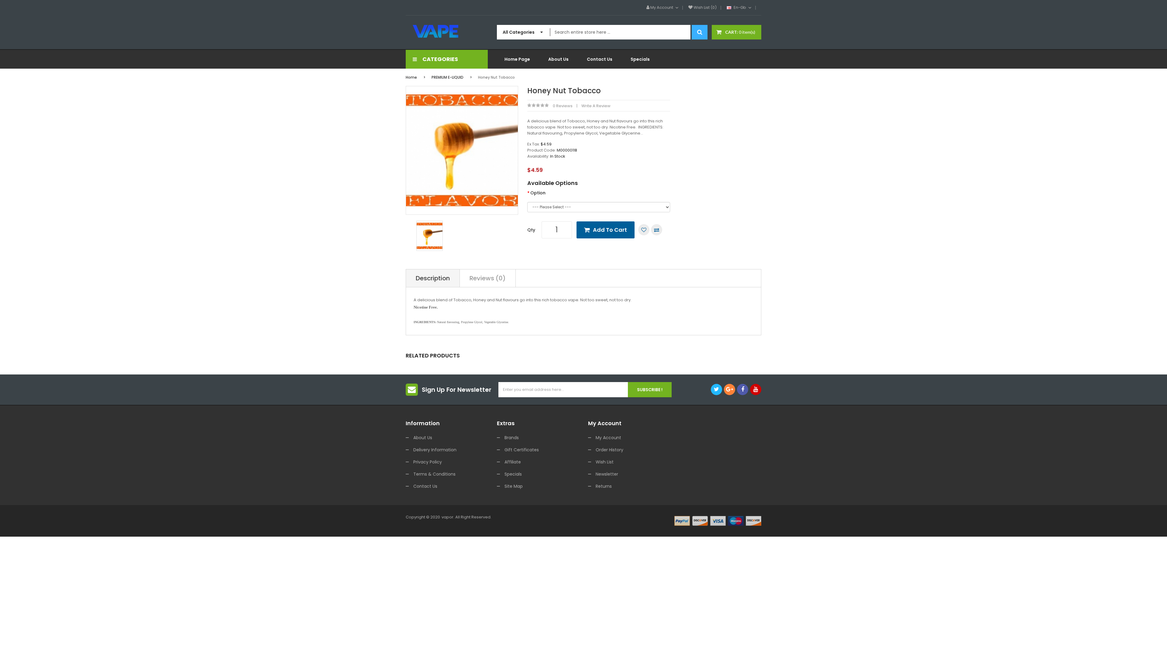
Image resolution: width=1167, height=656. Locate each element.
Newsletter (607, 474)
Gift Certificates (521, 450)
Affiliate (512, 462)
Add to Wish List (643, 229)
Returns (604, 486)
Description (433, 278)
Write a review (596, 106)
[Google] (729, 389)
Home (411, 77)
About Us (422, 438)
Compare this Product (656, 229)
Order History (609, 450)
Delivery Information (434, 450)
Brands (511, 438)
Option (538, 193)
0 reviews (563, 106)
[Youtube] (755, 389)
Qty (531, 230)
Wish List (605, 462)
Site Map (513, 486)
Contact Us (425, 486)
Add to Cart (610, 230)
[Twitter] (716, 389)
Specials (513, 474)
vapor (447, 517)
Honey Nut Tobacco (496, 77)
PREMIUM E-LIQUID (447, 77)
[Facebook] (742, 389)
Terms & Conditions (434, 474)
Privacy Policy (427, 462)
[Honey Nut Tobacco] (429, 235)
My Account (608, 438)
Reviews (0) (488, 278)
